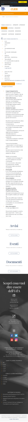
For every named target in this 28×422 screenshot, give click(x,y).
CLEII (3, 16)
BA (4, 362)
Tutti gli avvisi (14, 235)
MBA (4, 384)
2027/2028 (11, 34)
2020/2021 (4, 28)
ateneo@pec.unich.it (15, 321)
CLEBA (5, 377)
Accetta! (22, 2)
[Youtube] (12, 339)
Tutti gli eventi (14, 253)
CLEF (4, 368)
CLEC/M (5, 379)
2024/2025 (11, 31)
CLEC (4, 366)
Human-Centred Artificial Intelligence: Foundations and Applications (13, 403)
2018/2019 (15, 25)
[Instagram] (16, 339)
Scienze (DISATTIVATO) (9, 396)
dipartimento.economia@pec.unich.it (15, 356)
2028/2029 (18, 34)
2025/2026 (18, 31)
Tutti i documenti (14, 271)
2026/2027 (4, 34)
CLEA (4, 364)
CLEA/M (5, 375)
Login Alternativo (14, 419)
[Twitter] (16, 335)
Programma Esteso (7, 86)
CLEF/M (5, 381)
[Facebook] (12, 335)
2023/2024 (4, 31)
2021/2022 (10, 28)
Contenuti (19, 83)
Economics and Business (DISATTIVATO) (13, 394)
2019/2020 (22, 25)
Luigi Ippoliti (8, 68)
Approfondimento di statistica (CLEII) (15, 80)
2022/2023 (17, 28)
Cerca (11, 5)
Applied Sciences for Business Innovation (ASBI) (14, 399)
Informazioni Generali (8, 83)
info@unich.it (15, 319)
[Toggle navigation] (25, 6)
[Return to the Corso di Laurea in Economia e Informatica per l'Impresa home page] (14, 9)
